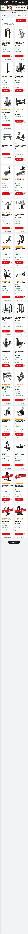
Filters (5, 15)
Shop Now (6, 56)
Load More (13, 542)
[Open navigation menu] (25, 8)
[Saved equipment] (19, 8)
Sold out (6, 499)
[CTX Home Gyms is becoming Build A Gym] (4, 8)
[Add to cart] (11, 56)
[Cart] (22, 8)
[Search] (16, 8)
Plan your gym (21, 20)
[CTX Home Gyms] (9, 8)
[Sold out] (11, 499)
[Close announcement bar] (26, 2)
